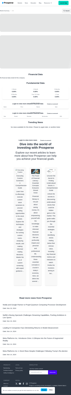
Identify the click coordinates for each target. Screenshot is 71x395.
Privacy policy (19, 370)
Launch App (63, 3)
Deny (50, 390)
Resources (47, 3)
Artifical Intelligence (8, 373)
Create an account (52, 104)
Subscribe (53, 372)
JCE (13, 10)
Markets (20, 3)
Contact (5, 386)
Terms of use (19, 368)
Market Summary (4, 10)
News (26, 3)
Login (14, 104)
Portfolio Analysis (8, 370)
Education (33, 3)
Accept (44, 390)
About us (5, 383)
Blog (40, 3)
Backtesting (6, 368)
